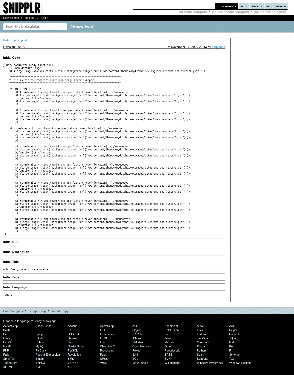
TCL (231, 358)
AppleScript (107, 326)
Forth (168, 334)
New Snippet (11, 17)
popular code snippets (230, 12)
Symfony (202, 358)
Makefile (137, 342)
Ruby (103, 354)
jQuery (233, 338)
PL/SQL (73, 350)
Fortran (201, 334)
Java (168, 338)
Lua (102, 342)
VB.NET (73, 362)
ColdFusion (172, 330)
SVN (167, 358)
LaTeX (7, 342)
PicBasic (41, 350)
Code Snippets (13, 311)
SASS (168, 354)
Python (201, 350)
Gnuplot (234, 334)
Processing (107, 350)
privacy (257, 6)
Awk (232, 326)
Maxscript (203, 342)
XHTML (8, 367)
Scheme (234, 354)
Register (30, 17)
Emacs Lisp (107, 334)
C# (69, 330)
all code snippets (193, 12)
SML (71, 358)
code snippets (226, 6)
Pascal (201, 346)
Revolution (74, 354)
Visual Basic (140, 362)
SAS (135, 354)
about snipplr (276, 6)
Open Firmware (141, 346)
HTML (104, 338)
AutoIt (200, 326)
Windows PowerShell (210, 362)
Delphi (233, 330)
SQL (135, 358)
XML (38, 367)
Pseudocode (172, 350)
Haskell (72, 338)
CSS (200, 330)
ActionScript (11, 326)
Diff (5, 334)
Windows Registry (240, 362)
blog (244, 6)
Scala (200, 354)
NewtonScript (76, 346)
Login (44, 17)
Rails (6, 354)
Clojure (136, 330)
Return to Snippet (15, 40)
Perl (231, 346)
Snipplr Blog (37, 311)
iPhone (136, 338)
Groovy (7, 338)
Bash (6, 330)
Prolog (136, 350)
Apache (72, 326)
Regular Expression (48, 354)
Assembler (171, 326)
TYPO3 (40, 362)
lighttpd (40, 342)
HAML (39, 338)
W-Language (172, 362)
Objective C (107, 346)
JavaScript (203, 338)
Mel (231, 342)
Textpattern (10, 362)
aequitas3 (218, 46)
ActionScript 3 (44, 326)
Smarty (40, 358)
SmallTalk (9, 358)
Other (168, 346)
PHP (6, 350)
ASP (135, 326)
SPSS (104, 358)
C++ (102, 330)
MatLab (169, 342)
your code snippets (270, 12)
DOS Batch (75, 334)
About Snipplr (61, 311)
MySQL (40, 346)
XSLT (71, 367)
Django (40, 334)
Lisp (70, 342)
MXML (7, 346)
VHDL (103, 362)
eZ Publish (139, 334)
